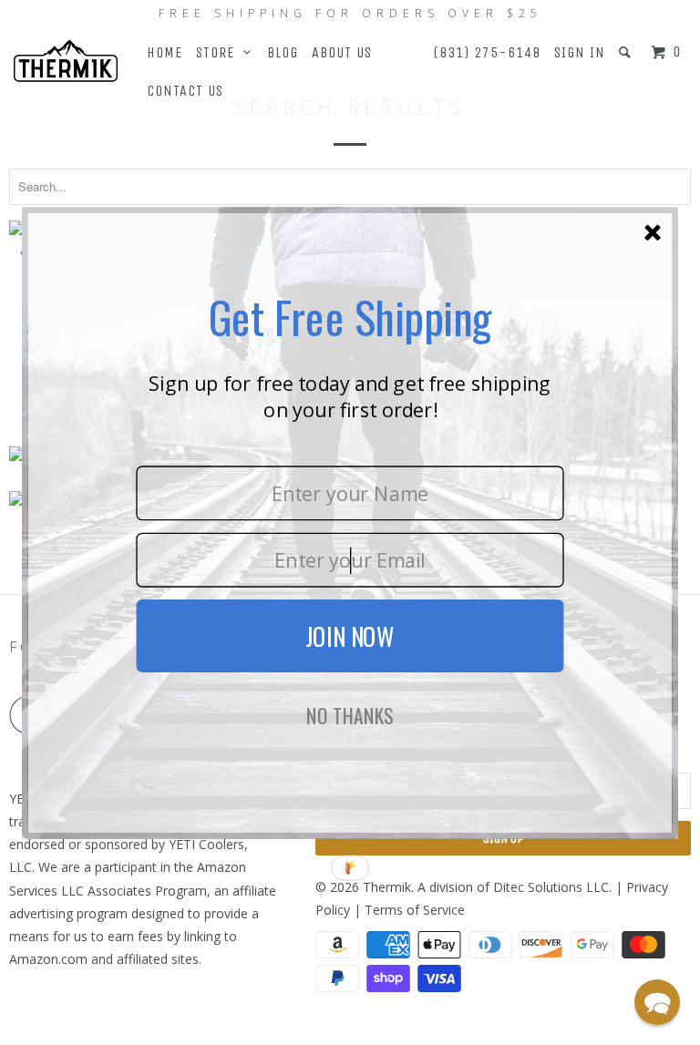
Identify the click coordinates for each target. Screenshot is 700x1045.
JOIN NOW (349, 636)
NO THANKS (350, 716)
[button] (657, 1002)
